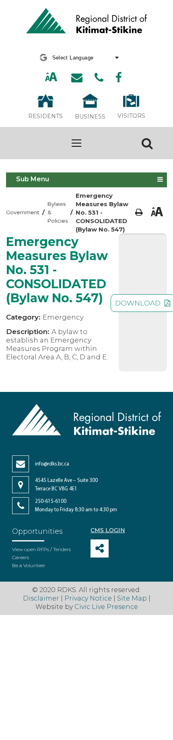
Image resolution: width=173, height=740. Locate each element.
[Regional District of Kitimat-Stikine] (86, 21)
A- (60, 77)
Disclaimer (42, 598)
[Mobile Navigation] (76, 143)
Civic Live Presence (106, 607)
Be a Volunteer (28, 565)
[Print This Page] (139, 212)
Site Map (132, 598)
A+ (42, 77)
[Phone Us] (99, 77)
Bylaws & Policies (57, 212)
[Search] (147, 143)
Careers (20, 557)
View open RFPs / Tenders (41, 549)
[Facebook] (118, 77)
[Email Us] (76, 77)
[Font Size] (51, 77)
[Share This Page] (100, 548)
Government (22, 212)
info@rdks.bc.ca (52, 464)
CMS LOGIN (108, 530)
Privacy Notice (88, 598)
